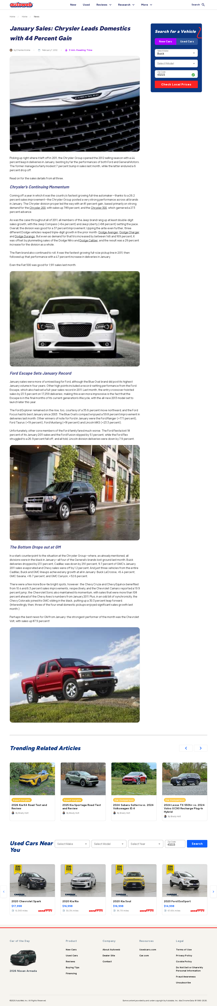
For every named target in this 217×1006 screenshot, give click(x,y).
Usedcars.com (147, 949)
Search (197, 844)
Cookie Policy (184, 961)
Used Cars (187, 41)
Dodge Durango (25, 236)
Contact (107, 961)
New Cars (165, 41)
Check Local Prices (176, 84)
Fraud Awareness (186, 976)
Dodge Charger (129, 232)
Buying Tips (73, 967)
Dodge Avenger (108, 232)
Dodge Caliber (89, 240)
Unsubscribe (183, 982)
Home (12, 16)
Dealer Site (109, 955)
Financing (71, 973)
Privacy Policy (184, 955)
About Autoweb (111, 949)
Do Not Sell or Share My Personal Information (189, 969)
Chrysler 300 (99, 208)
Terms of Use (184, 949)
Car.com (144, 955)
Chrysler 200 (37, 208)
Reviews (70, 961)
